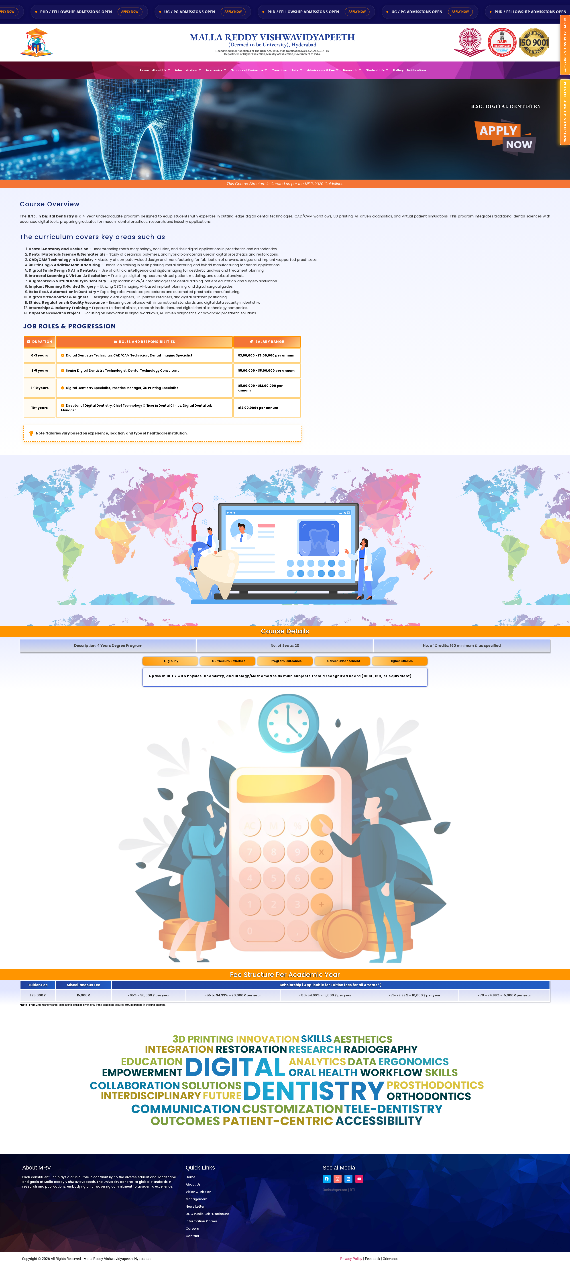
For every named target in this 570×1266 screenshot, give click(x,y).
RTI (352, 1190)
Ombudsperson (335, 1190)
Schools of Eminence (247, 70)
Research (350, 70)
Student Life (375, 70)
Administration (186, 70)
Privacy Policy (351, 1259)
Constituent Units (285, 70)
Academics (214, 70)
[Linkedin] (348, 1179)
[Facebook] (327, 1179)
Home (144, 70)
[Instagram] (338, 1179)
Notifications (417, 70)
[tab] (170, 661)
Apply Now (95, 12)
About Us (159, 70)
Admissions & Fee (321, 70)
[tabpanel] (285, 677)
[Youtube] (359, 1179)
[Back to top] (548, 1258)
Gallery (398, 70)
